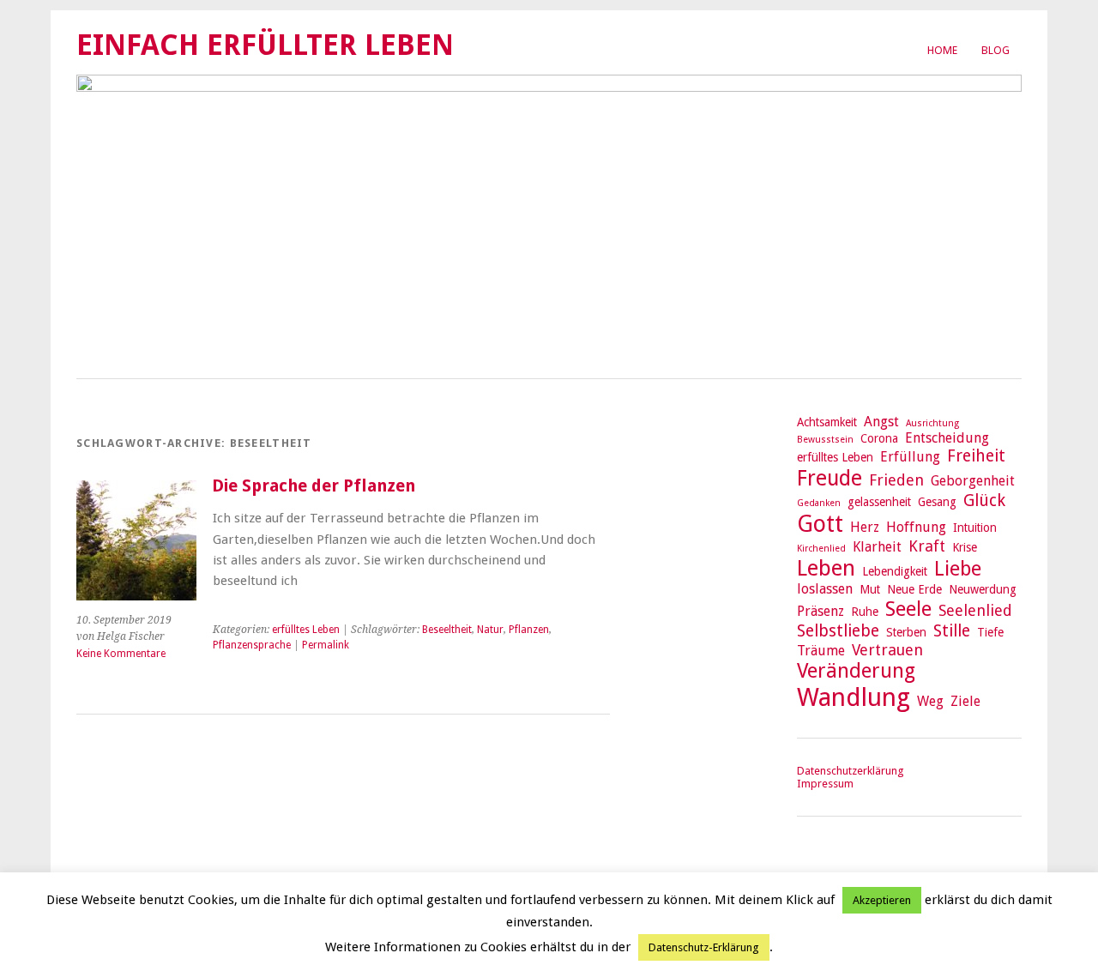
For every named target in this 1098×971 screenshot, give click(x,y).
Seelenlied (975, 610)
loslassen (825, 589)
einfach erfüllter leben (265, 45)
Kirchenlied (821, 548)
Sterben (906, 632)
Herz (864, 527)
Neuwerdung (983, 589)
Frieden (896, 480)
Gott (820, 523)
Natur (490, 630)
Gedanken (819, 503)
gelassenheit (879, 502)
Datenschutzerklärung (850, 770)
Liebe (957, 569)
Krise (964, 547)
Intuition (975, 527)
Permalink (325, 645)
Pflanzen (529, 630)
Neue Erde (914, 589)
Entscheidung (947, 438)
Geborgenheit (973, 481)
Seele (908, 609)
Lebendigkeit (894, 571)
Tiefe (990, 632)
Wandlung (853, 697)
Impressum (825, 783)
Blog (995, 50)
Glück (984, 500)
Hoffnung (916, 527)
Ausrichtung (932, 423)
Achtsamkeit (827, 422)
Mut (870, 589)
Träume (821, 650)
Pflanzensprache (252, 645)
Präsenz (820, 611)
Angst (881, 421)
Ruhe (864, 611)
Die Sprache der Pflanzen (313, 486)
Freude (829, 478)
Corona (879, 438)
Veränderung (856, 671)
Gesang (937, 502)
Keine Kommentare (121, 654)
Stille (951, 631)
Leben (826, 568)
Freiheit (976, 456)
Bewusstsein (825, 439)
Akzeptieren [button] (882, 900)
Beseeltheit (447, 630)
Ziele (965, 701)
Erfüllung (910, 457)
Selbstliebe (838, 631)
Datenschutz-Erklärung (704, 947)
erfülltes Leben (306, 630)
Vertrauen (887, 650)
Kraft (926, 546)
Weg (930, 701)
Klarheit (877, 547)
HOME (942, 50)
